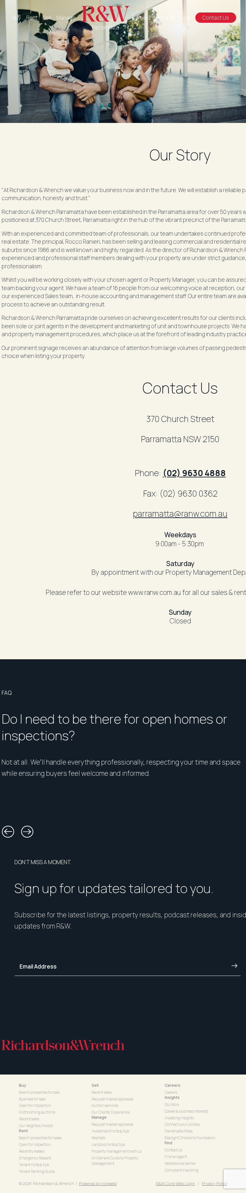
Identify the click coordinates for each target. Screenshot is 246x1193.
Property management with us (117, 1151)
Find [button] (168, 1143)
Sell (47, 17)
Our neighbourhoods (36, 1125)
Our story (172, 1104)
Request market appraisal (112, 1099)
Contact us (173, 1150)
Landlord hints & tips (108, 1144)
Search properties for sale (39, 1092)
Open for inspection (35, 1105)
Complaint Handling (182, 1170)
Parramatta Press (179, 1131)
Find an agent (176, 1156)
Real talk (98, 1137)
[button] (8, 831)
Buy (16, 17)
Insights (165, 17)
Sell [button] (95, 1085)
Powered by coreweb (98, 1183)
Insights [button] (172, 1097)
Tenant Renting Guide (37, 1171)
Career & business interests (186, 1111)
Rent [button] (23, 1130)
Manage (66, 17)
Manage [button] (99, 1117)
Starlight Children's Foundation (190, 1137)
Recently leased (32, 1151)
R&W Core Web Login (175, 1183)
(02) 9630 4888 (194, 473)
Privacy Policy (214, 1183)
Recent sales (29, 1119)
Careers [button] (172, 1085)
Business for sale (32, 1099)
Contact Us (215, 17)
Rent (31, 17)
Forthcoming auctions (37, 1112)
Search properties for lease (40, 1137)
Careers (141, 17)
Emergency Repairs (35, 1158)
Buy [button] (22, 1085)
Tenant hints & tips (34, 1164)
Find (185, 17)
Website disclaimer (180, 1163)
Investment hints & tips (110, 1131)
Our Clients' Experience (111, 1112)
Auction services (105, 1105)
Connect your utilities (182, 1124)
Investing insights (179, 1118)
